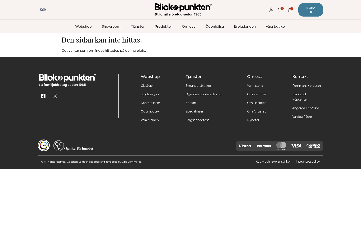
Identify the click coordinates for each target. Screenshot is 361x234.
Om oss (188, 26)
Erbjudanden (245, 26)
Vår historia (255, 86)
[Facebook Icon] (43, 96)
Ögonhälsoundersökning (203, 94)
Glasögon (148, 86)
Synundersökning (198, 86)
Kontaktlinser (150, 103)
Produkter (163, 26)
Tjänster (138, 26)
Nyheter (253, 120)
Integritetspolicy (308, 161)
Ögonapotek (150, 111)
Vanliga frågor (302, 117)
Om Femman (257, 94)
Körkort (191, 103)
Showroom (111, 26)
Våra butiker (276, 26)
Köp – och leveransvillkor (273, 161)
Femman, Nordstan (306, 86)
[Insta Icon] (55, 96)
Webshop (83, 26)
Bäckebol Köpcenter (300, 96)
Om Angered (256, 111)
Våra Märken (150, 120)
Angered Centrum (305, 108)
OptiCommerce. (132, 161)
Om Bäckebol (257, 103)
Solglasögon (150, 94)
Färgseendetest (197, 120)
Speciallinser (194, 111)
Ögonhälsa (214, 26)
